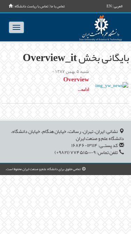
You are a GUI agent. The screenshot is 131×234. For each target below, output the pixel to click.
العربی (118, 6)
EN (109, 6)
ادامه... (83, 89)
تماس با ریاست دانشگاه (31, 6)
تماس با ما (57, 6)
